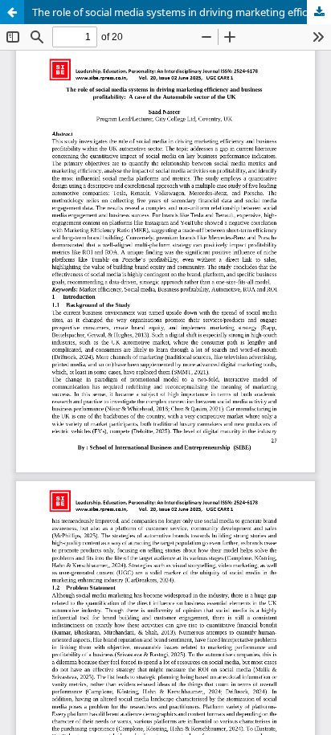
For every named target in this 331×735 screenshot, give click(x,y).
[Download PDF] (319, 12)
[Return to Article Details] (12, 12)
